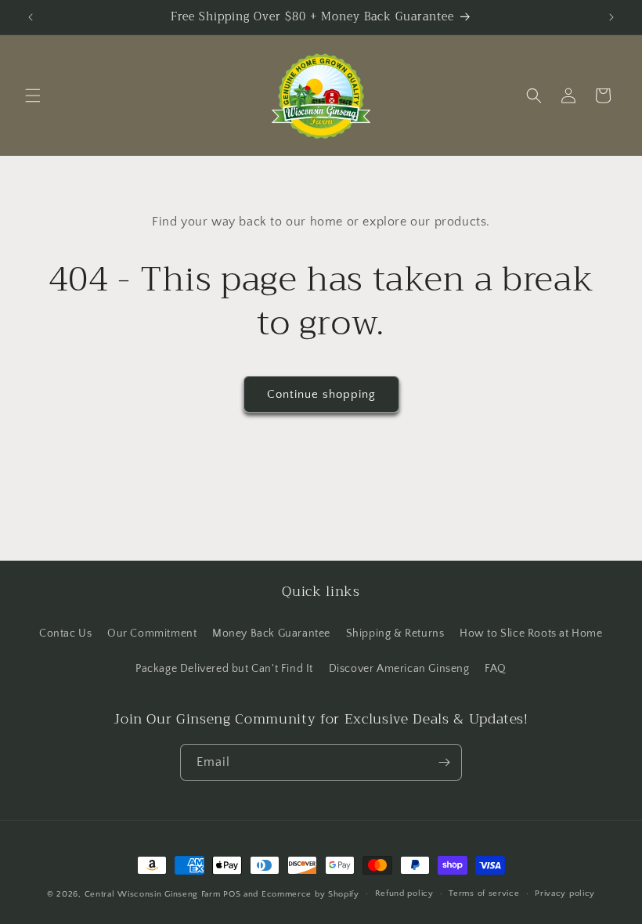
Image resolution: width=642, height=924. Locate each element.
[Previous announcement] (30, 17)
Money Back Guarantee (271, 633)
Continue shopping (321, 394)
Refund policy (404, 893)
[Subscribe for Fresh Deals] (444, 762)
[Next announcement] (611, 17)
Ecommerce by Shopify (310, 894)
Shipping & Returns (395, 633)
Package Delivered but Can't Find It (224, 668)
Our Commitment (152, 633)
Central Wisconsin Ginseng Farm (153, 894)
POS (231, 894)
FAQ (496, 668)
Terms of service (484, 893)
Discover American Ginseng (399, 668)
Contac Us (65, 633)
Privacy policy (565, 893)
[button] (33, 95)
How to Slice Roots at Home (531, 633)
